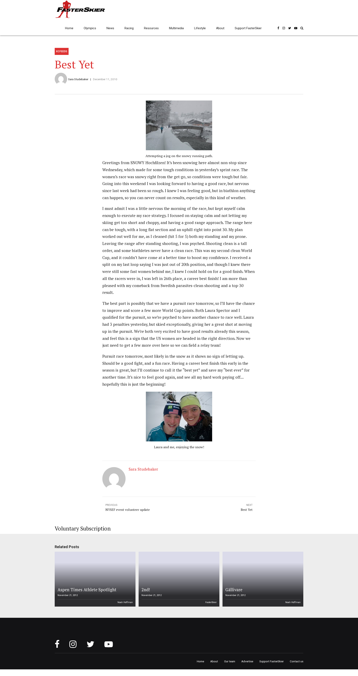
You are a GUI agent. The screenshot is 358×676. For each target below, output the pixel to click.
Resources (151, 28)
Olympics (90, 28)
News (110, 28)
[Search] (301, 28)
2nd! (146, 589)
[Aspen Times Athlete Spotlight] (94, 579)
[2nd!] (178, 579)
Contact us (296, 661)
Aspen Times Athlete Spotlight (87, 589)
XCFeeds (61, 51)
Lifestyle (200, 28)
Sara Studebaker (78, 79)
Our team (229, 661)
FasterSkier (211, 602)
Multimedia (176, 28)
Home (69, 28)
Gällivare (233, 589)
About (220, 28)
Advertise (247, 661)
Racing (129, 28)
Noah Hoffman (125, 602)
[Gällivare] (262, 579)
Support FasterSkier (248, 28)
